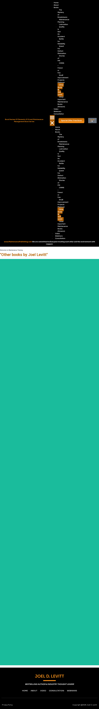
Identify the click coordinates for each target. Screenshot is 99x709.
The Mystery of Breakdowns (62, 13)
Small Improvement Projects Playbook (63, 78)
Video (56, 109)
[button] (52, 120)
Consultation (59, 114)
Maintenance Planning (63, 21)
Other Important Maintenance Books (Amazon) (63, 102)
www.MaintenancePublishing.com (18, 242)
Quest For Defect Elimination (62, 49)
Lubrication (63, 24)
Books (56, 7)
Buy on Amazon (49, 272)
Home (56, 3)
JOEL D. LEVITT (49, 676)
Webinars (57, 111)
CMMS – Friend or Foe (61, 68)
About (56, 5)
